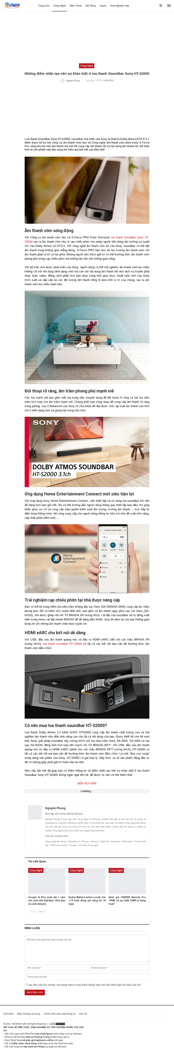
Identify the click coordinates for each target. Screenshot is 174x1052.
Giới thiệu (8, 1013)
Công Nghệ (60, 5)
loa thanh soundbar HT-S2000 (62, 643)
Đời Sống (91, 5)
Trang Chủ (43, 5)
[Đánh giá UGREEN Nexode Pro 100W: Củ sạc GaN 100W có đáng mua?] (127, 881)
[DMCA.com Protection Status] (56, 1024)
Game (103, 5)
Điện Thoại (76, 5)
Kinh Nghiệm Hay (119, 5)
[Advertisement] (87, 37)
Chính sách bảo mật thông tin (59, 1013)
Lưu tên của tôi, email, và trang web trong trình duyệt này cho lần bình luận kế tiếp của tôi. (84, 984)
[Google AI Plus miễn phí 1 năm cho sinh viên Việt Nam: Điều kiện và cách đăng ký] (46, 881)
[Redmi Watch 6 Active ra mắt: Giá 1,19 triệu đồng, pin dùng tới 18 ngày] (87, 881)
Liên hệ (83, 1013)
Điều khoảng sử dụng (28, 1013)
